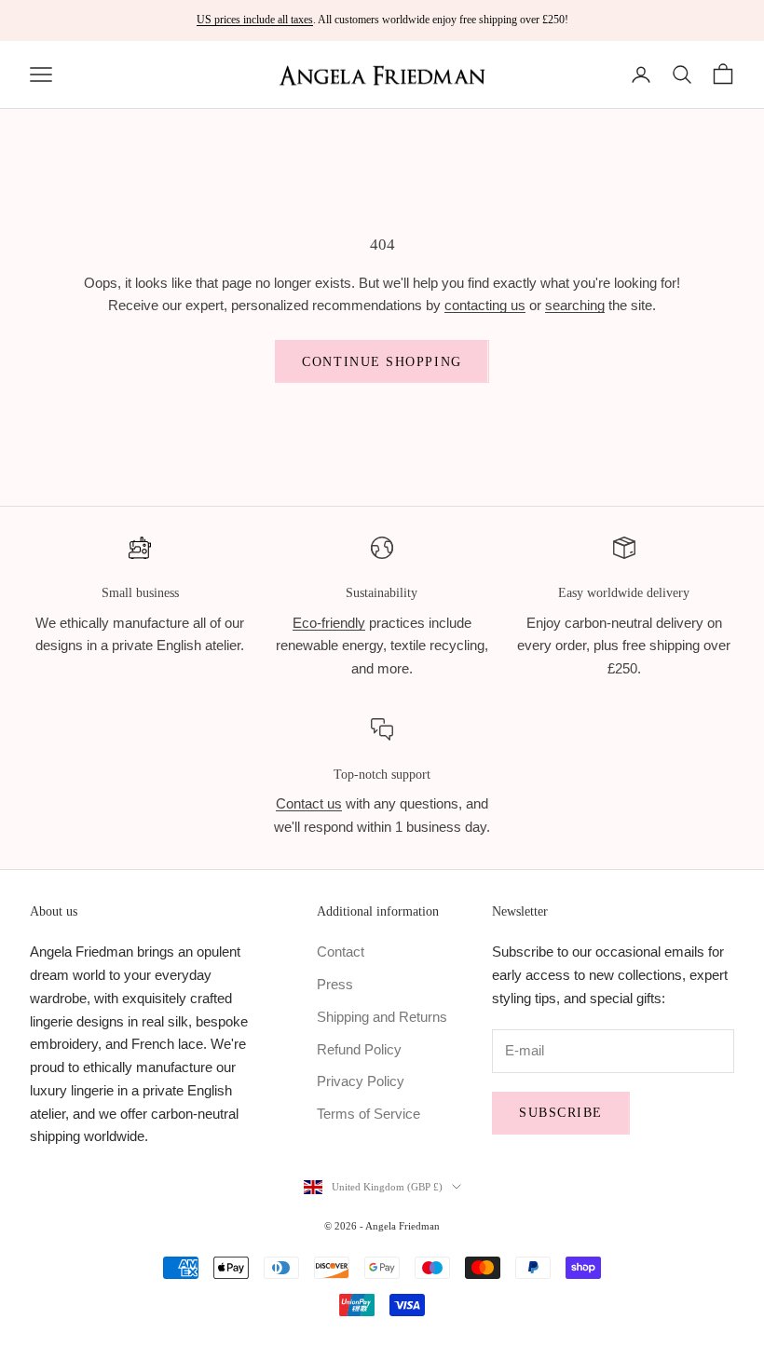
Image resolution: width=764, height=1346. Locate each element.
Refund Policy (359, 1049)
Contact (340, 951)
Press (335, 984)
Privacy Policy (360, 1081)
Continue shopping (381, 362)
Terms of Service (368, 1114)
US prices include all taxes (255, 19)
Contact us (309, 803)
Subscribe (561, 1113)
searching (575, 305)
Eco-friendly (329, 623)
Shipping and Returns (382, 1017)
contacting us (484, 305)
